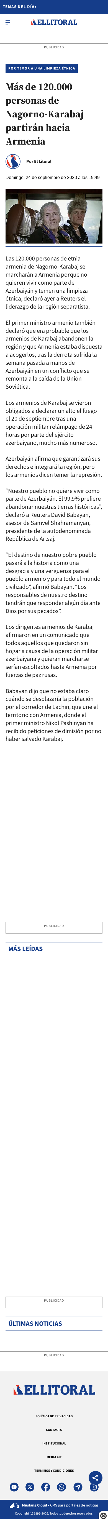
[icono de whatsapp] (61, 1487)
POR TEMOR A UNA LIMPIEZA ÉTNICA (41, 68)
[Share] (95, 1478)
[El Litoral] (54, 22)
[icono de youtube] (14, 1487)
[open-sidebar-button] (7, 22)
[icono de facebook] (45, 1487)
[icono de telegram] (78, 1487)
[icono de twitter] (29, 1487)
